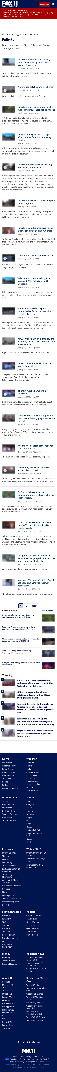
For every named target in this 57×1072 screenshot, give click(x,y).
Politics (5, 785)
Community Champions (7, 875)
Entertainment (8, 775)
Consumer (6, 778)
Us (3, 34)
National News (8, 772)
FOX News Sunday (10, 788)
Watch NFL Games (34, 985)
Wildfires (30, 787)
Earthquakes (31, 775)
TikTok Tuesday (9, 820)
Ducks (29, 827)
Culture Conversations (11, 898)
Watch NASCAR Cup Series (34, 998)
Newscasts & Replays (35, 858)
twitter (23, 1042)
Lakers (29, 807)
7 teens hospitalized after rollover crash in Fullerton (35, 447)
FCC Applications (9, 1006)
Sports (30, 797)
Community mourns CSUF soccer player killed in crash (34, 469)
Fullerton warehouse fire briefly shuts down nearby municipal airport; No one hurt (33, 62)
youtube (33, 1042)
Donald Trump (32, 922)
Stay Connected (11, 911)
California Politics (33, 915)
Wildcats (30, 820)
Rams (28, 801)
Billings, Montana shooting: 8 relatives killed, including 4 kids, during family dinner (33, 695)
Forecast (30, 762)
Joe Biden (30, 925)
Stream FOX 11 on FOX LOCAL (36, 854)
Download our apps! (10, 938)
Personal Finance (9, 964)
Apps (28, 861)
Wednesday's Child (10, 862)
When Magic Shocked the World (11, 881)
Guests (5, 801)
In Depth (6, 859)
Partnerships (7, 1025)
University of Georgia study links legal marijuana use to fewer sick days (18, 616)
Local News (7, 762)
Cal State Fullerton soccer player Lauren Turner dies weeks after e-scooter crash (35, 525)
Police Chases (8, 769)
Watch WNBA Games (35, 1017)
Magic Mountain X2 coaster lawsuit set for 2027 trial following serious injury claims (35, 733)
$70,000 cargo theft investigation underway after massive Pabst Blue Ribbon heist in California (35, 683)
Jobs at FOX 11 (8, 997)
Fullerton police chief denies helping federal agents (36, 202)
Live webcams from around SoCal (34, 866)
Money (6, 953)
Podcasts (6, 941)
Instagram (6, 919)
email (38, 1042)
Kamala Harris (32, 931)
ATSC (4, 1015)
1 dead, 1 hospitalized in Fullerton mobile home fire (34, 365)
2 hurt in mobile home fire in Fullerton (32, 392)
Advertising (7, 1000)
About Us (7, 978)
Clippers (29, 811)
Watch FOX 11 (34, 849)
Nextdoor (6, 928)
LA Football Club (33, 830)
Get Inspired (7, 889)
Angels (29, 817)
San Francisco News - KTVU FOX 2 (35, 958)
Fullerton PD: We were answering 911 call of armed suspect (34, 166)
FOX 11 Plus (7, 1018)
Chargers (30, 804)
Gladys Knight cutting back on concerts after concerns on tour (21, 664)
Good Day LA (9, 797)
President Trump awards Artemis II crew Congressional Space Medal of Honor (19, 628)
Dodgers (30, 814)
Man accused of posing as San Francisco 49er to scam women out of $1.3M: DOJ (21, 640)
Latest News (9, 610)
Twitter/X (6, 931)
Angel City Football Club (34, 834)
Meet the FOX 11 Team (9, 986)
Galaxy (29, 839)
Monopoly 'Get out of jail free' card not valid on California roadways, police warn (35, 583)
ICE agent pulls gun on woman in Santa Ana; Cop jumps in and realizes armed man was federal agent (36, 558)
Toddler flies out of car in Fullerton (35, 255)
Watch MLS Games (34, 1020)
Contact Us (7, 1022)
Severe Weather (33, 784)
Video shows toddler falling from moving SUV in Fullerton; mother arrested (34, 281)
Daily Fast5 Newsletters (7, 945)
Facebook (6, 915)
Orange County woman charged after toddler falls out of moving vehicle (34, 137)
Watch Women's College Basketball (34, 1012)
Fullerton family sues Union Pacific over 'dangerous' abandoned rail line (36, 108)
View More (48, 610)
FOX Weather (32, 790)
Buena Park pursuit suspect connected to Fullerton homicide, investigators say (34, 311)
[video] (8, 89)
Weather (31, 758)
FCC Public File (8, 1003)
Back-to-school (8, 811)
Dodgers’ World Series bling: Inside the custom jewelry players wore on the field (36, 418)
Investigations (8, 895)
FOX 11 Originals (9, 853)
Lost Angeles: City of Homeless (11, 870)
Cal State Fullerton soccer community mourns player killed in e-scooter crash (36, 495)
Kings (28, 823)
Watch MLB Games (34, 994)
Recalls (5, 781)
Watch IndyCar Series (35, 1002)
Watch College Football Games (36, 989)
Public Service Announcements (9, 1011)
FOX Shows (7, 994)
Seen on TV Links (9, 814)
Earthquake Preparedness (32, 779)
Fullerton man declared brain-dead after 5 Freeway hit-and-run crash (35, 229)
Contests (6, 982)
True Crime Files (9, 865)
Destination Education (11, 885)
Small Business (8, 960)
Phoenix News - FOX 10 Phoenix (35, 964)
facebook (18, 1042)
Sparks (29, 842)
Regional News (35, 953)
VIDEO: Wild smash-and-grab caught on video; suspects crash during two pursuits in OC (36, 341)
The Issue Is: (7, 856)
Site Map (6, 1028)
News (5, 758)
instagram (28, 1042)
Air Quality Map (33, 772)
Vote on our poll (9, 817)
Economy (6, 957)
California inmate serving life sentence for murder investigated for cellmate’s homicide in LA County (35, 721)
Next (34, 605)
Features (7, 849)
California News (9, 765)
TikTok (5, 922)
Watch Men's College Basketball (35, 1007)
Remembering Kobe (10, 901)
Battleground (32, 935)
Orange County (20, 34)
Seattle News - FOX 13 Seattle (36, 969)
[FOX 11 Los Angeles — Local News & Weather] (9, 4)
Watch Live (44, 4)
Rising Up (6, 892)
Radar (28, 769)
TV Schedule (7, 990)
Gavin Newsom (33, 928)
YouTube (6, 925)
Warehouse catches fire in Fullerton (35, 86)
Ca (8, 34)
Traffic (29, 765)
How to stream (8, 935)
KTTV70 (5, 905)
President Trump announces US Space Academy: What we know (18, 652)
